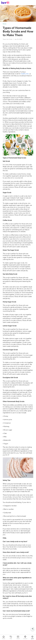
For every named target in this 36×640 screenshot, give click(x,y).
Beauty (4, 23)
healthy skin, (25, 74)
